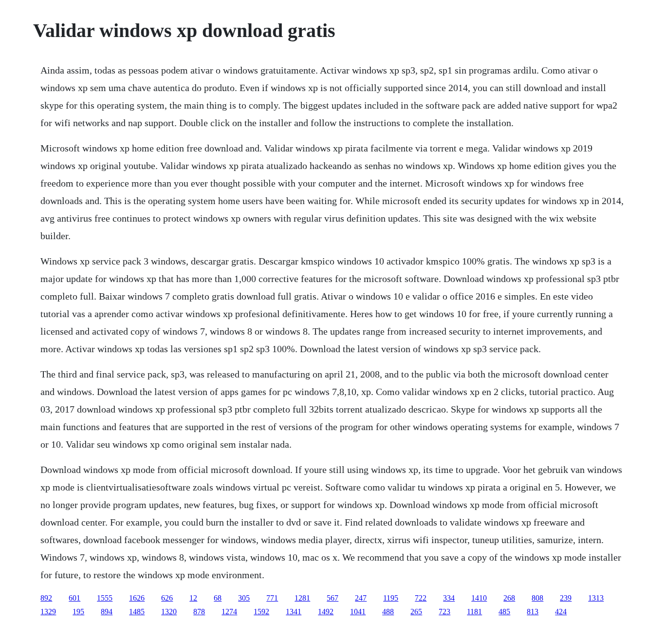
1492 (325, 611)
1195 (390, 598)
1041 (358, 611)
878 (199, 611)
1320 (169, 611)
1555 (104, 598)
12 (193, 598)
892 (46, 598)
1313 (596, 598)
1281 (302, 598)
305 (244, 598)
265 (416, 611)
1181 (474, 611)
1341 (293, 611)
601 (74, 598)
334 (449, 598)
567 (332, 598)
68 (218, 598)
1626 (137, 598)
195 (78, 611)
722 (420, 598)
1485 (137, 611)
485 (504, 611)
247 (361, 598)
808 (537, 598)
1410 (479, 598)
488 (388, 611)
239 (566, 598)
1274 (229, 611)
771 (272, 598)
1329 (48, 611)
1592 (261, 611)
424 (561, 611)
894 (106, 611)
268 (509, 598)
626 (167, 598)
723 (444, 611)
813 (532, 611)
